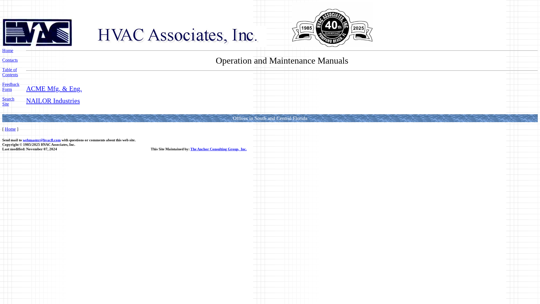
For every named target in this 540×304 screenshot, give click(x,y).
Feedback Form (10, 87)
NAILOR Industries (53, 100)
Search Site (8, 101)
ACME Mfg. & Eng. (54, 88)
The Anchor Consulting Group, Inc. (218, 149)
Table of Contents (10, 72)
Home (7, 50)
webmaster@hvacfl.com (42, 140)
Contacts (10, 60)
